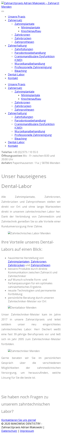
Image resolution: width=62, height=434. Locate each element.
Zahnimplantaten (18, 261)
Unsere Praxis (16, 16)
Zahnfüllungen (24, 49)
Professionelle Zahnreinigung (33, 67)
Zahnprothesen (24, 42)
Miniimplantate (30, 27)
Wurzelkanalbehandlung (30, 63)
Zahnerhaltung (17, 45)
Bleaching (21, 71)
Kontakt (13, 78)
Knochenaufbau (31, 31)
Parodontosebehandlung (30, 53)
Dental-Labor (16, 74)
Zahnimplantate (24, 24)
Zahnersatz (15, 20)
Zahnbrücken (23, 38)
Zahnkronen (22, 34)
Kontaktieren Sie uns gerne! (18, 420)
